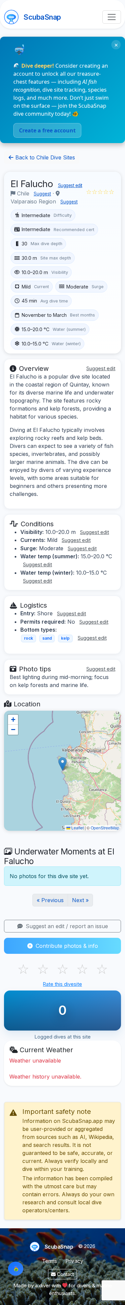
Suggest (42, 193)
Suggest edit (70, 185)
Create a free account (47, 130)
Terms (49, 1261)
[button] (62, 764)
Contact (65, 1274)
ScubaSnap (42, 17)
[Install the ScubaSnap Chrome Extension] (15, 1269)
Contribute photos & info (66, 945)
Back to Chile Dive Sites (44, 157)
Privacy (74, 1261)
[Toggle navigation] (111, 17)
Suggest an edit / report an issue (66, 926)
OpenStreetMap (105, 827)
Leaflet (77, 827)
